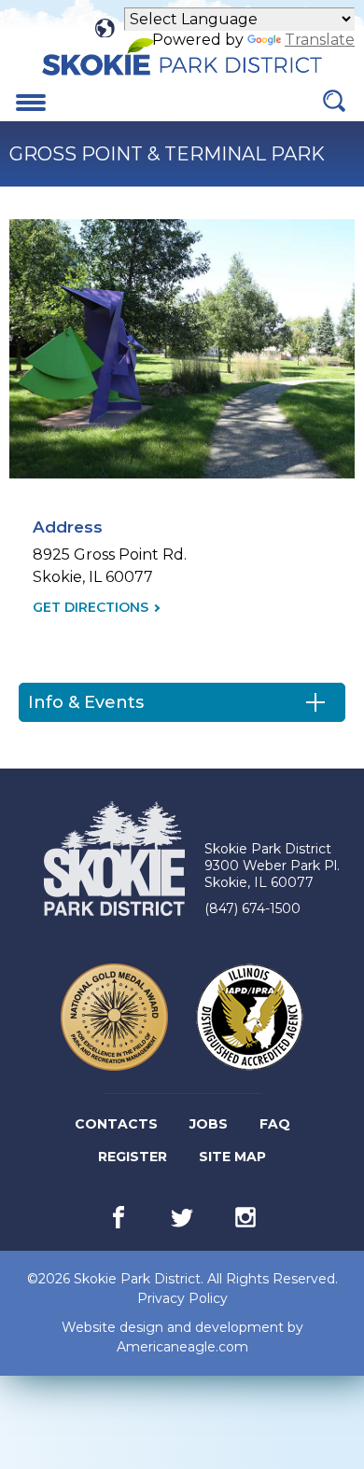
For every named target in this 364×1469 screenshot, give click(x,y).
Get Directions (90, 608)
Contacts (116, 1124)
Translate (320, 40)
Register (134, 1160)
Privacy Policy (182, 1298)
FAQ (274, 1124)
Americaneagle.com (182, 1347)
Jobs (210, 1128)
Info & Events (86, 702)
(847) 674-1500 (252, 908)
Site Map (232, 1156)
